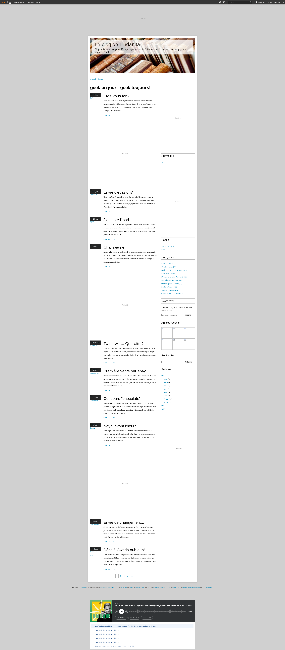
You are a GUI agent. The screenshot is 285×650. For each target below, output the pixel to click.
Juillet (166, 382)
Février (166, 399)
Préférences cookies (207, 587)
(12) (169, 287)
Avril (165, 392)
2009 (163, 406)
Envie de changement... (124, 522)
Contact (100, 79)
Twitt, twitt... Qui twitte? (124, 343)
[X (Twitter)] (219, 2)
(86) (167, 263)
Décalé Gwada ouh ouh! (124, 550)
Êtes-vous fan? (116, 96)
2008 (163, 409)
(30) (168, 267)
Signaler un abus (140, 587)
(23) (174, 270)
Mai (165, 389)
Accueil (93, 79)
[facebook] (216, 2)
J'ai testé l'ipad (116, 220)
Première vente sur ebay (125, 371)
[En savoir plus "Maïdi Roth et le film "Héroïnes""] (167, 344)
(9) (171, 293)
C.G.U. (149, 587)
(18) (169, 273)
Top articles (124, 587)
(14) (171, 283)
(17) (174, 277)
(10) (169, 290)
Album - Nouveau (167, 246)
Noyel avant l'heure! (121, 426)
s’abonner (122, 617)
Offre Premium (176, 587)
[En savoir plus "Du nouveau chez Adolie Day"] (178, 333)
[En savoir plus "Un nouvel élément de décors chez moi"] (189, 333)
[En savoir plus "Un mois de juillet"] (189, 344)
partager (136, 617)
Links (163, 249)
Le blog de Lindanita (117, 44)
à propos (148, 617)
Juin (165, 386)
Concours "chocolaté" (122, 398)
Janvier (166, 402)
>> (132, 576)
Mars (165, 396)
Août (165, 379)
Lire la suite (109, 115)
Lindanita (83, 587)
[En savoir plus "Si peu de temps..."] (178, 344)
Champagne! (114, 247)
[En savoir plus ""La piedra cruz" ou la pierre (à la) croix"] (167, 333)
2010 (163, 376)
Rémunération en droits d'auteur (161, 587)
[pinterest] (223, 2)
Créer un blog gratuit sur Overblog (109, 587)
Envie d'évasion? (118, 192)
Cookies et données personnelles (191, 587)
